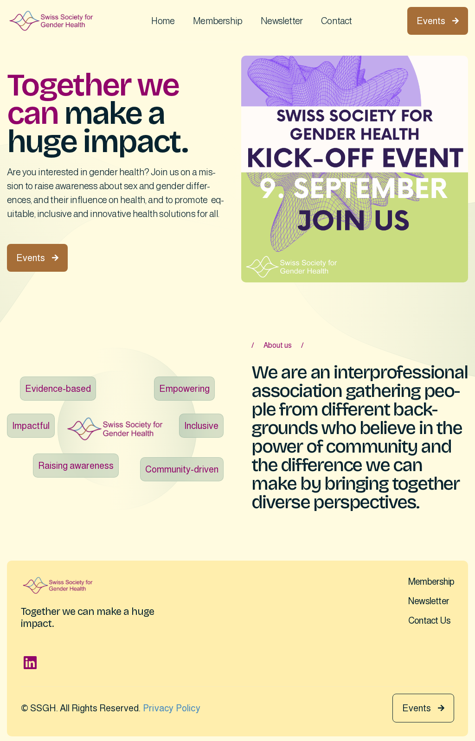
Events (438, 21)
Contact (336, 21)
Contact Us (429, 620)
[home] (51, 21)
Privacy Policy (171, 708)
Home (162, 21)
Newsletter (281, 21)
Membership (217, 21)
